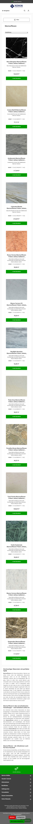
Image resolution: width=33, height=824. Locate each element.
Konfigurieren (20, 817)
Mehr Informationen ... (18, 814)
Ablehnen (12, 817)
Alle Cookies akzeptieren (17, 821)
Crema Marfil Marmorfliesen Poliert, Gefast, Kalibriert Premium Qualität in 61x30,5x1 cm (17, 111)
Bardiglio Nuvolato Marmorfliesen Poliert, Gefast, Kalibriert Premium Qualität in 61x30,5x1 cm (16, 352)
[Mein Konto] (28, 10)
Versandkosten (23, 805)
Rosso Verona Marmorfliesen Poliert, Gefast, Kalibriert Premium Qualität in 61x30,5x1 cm (17, 256)
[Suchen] (25, 10)
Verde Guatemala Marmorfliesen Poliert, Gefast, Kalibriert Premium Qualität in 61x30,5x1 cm (16, 546)
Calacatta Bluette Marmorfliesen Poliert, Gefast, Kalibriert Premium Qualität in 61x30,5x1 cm (16, 207)
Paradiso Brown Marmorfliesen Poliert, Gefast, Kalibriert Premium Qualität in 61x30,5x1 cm (16, 449)
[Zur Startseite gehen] (16, 6)
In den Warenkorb (16, 78)
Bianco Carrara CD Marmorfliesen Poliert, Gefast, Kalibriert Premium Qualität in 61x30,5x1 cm (16, 304)
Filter (17, 19)
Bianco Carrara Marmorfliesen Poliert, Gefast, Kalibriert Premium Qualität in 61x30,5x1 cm (17, 594)
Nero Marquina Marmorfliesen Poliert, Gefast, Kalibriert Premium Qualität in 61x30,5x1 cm (17, 62)
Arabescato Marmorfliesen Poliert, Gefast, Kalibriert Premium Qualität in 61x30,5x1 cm (17, 159)
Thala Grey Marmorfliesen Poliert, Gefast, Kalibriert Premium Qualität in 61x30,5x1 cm (17, 401)
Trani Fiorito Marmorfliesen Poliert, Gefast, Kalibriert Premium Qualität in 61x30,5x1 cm (17, 497)
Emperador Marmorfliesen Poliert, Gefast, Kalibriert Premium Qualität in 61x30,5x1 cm (17, 642)
